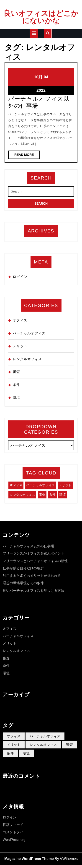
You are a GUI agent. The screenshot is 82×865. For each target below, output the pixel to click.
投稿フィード (13, 825)
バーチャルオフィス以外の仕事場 (28, 546)
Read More (27, 156)
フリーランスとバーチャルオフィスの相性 (35, 561)
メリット (20, 346)
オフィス (20, 320)
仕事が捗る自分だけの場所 (23, 568)
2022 (41, 90)
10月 (38, 77)
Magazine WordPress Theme (29, 859)
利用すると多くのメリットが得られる (32, 576)
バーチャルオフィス (29, 333)
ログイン (20, 277)
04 (46, 77)
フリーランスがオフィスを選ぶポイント (33, 553)
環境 (16, 397)
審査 (16, 372)
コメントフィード (16, 832)
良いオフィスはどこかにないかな (41, 17)
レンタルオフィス (27, 359)
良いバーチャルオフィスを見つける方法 (33, 590)
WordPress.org (14, 840)
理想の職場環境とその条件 (23, 583)
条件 (16, 385)
